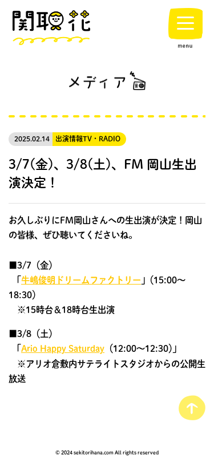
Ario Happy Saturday (62, 348)
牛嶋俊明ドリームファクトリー (81, 280)
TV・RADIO (101, 139)
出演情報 (69, 139)
